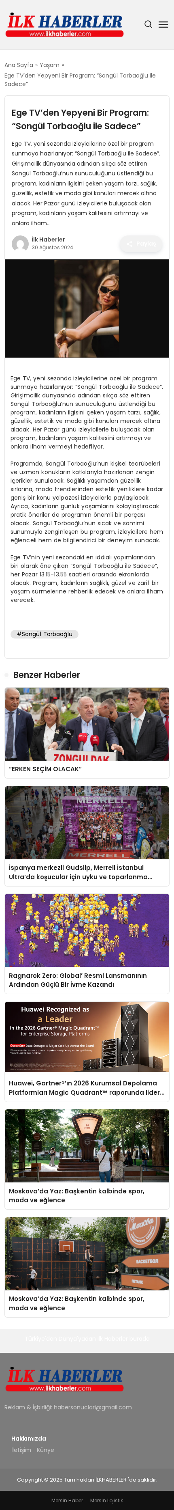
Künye (45, 1450)
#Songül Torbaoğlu (44, 634)
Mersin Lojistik (106, 1500)
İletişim (21, 1450)
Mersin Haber (67, 1500)
